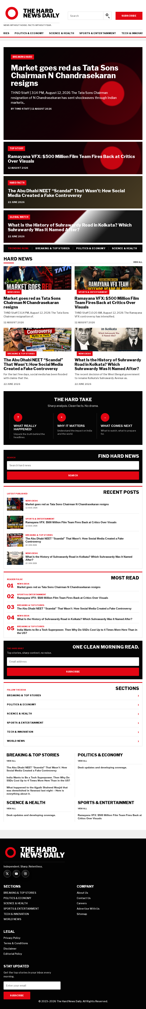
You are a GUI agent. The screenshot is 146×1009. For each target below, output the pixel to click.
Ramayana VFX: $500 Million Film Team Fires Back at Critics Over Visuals (71, 159)
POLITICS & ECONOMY (29, 33)
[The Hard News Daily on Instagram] (25, 873)
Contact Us (84, 898)
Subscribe (129, 15)
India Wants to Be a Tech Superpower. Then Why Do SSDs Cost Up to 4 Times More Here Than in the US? (38, 779)
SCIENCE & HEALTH (61, 33)
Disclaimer (10, 948)
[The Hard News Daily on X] (7, 873)
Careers (82, 903)
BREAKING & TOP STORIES (52, 248)
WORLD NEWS (73, 741)
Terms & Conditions (16, 943)
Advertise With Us (88, 908)
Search (73, 475)
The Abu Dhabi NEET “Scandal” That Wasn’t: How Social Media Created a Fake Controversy (66, 193)
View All (137, 262)
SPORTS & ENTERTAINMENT (97, 33)
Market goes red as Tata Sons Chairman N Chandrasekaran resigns (64, 75)
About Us (82, 892)
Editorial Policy (13, 953)
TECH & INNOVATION (73, 731)
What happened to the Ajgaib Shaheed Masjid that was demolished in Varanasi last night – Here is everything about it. (37, 790)
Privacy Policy (12, 937)
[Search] (107, 16)
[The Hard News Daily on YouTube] (16, 873)
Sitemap (82, 913)
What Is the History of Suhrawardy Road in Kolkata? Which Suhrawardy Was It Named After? (70, 227)
